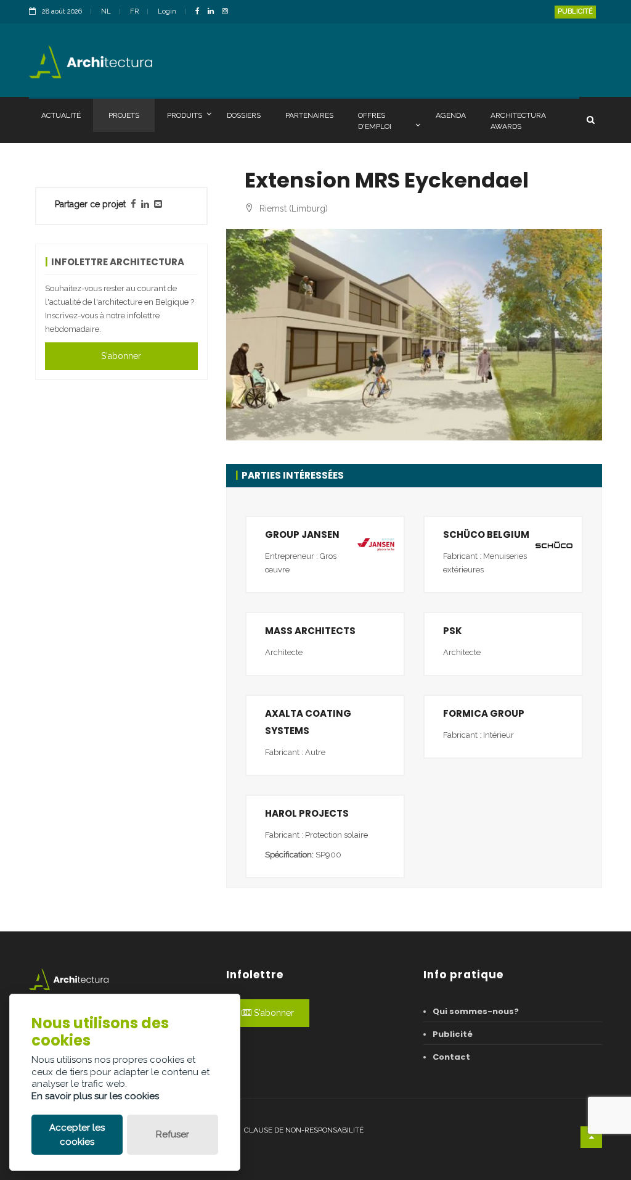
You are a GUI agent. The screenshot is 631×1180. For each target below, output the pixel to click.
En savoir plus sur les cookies (95, 1096)
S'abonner (121, 356)
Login (167, 11)
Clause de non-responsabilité (304, 1130)
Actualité (61, 115)
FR (134, 11)
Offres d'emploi (374, 121)
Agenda (451, 115)
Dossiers (244, 115)
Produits (184, 115)
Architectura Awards (518, 121)
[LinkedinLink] (214, 12)
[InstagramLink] (228, 12)
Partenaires (309, 115)
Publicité (575, 11)
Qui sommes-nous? (476, 1011)
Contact (451, 1057)
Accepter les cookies (77, 1134)
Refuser (172, 1134)
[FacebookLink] (200, 12)
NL (106, 11)
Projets (123, 115)
